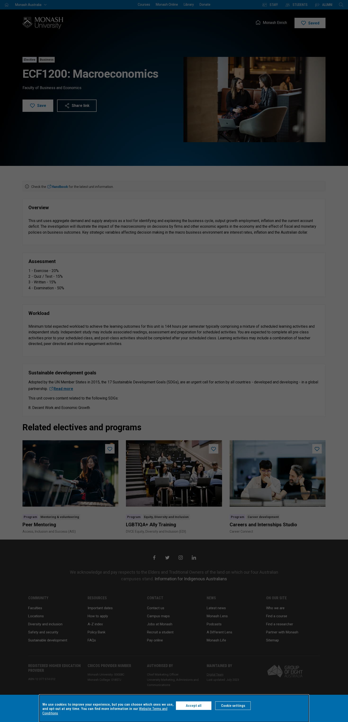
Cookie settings (233, 706)
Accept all (193, 706)
